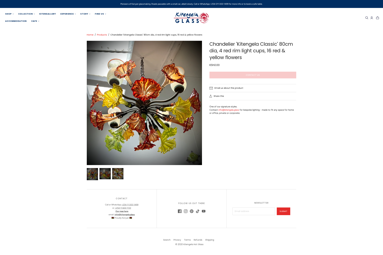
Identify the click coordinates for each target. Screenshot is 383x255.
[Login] (371, 17)
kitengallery (47, 13)
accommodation (16, 21)
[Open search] (366, 17)
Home (90, 34)
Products (102, 34)
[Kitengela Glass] (191, 17)
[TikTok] (197, 211)
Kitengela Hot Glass (193, 244)
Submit (283, 211)
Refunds (198, 239)
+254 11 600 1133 (123, 208)
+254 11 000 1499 (129, 204)
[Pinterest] (191, 211)
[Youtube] (203, 211)
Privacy (177, 239)
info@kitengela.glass (228, 110)
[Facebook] (179, 211)
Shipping (209, 239)
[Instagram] (185, 211)
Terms (187, 239)
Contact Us (253, 75)
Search (167, 239)
